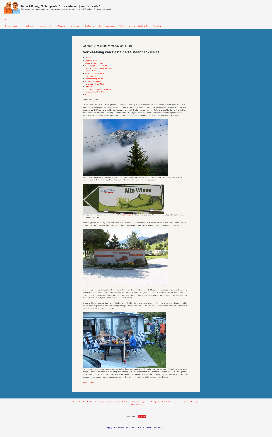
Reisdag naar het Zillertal (94, 73)
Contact (90, 402)
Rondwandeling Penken (94, 79)
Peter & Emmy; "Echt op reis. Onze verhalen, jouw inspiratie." (60, 6)
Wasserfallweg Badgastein (95, 63)
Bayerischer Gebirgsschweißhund (154, 402)
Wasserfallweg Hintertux (94, 92)
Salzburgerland (143, 26)
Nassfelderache (91, 60)
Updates (16, 26)
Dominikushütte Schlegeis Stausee (98, 89)
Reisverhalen (75, 26)
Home (7, 26)
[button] (5, 19)
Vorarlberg (157, 26)
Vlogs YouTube (136, 404)
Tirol (121, 26)
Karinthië (131, 26)
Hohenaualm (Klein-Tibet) (94, 84)
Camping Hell (128, 215)
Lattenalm (88, 87)
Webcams (61, 26)
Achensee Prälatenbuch (94, 81)
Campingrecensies (45, 26)
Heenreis (88, 58)
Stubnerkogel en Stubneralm (96, 66)
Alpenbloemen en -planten (178, 402)
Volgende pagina (89, 382)
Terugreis (88, 95)
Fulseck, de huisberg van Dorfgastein (99, 68)
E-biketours (89, 26)
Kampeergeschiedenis (107, 26)
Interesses (194, 402)
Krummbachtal (90, 76)
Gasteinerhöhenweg (92, 71)
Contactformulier (28, 26)
